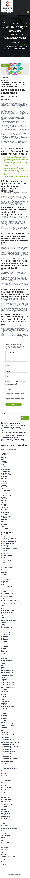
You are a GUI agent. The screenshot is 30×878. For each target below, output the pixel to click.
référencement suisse (7, 760)
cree (2, 588)
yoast (2, 861)
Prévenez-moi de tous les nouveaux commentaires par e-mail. (14, 394)
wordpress (4, 854)
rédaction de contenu (7, 734)
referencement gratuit (7, 744)
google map (4, 639)
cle (2, 576)
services (3, 791)
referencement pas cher (8, 753)
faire (2, 615)
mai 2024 (3, 502)
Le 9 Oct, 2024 (5, 65)
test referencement (7, 833)
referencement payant (7, 754)
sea (2, 766)
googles (3, 648)
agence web (4, 547)
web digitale (4, 845)
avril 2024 (4, 504)
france (3, 624)
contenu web (5, 583)
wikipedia (3, 851)
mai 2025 (3, 481)
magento (3, 677)
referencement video (7, 761)
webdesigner (5, 847)
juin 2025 (3, 480)
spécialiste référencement (9, 828)
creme (3, 589)
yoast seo (4, 863)
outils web (4, 708)
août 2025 (4, 476)
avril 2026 (4, 463)
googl (2, 629)
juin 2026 (3, 459)
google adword (5, 632)
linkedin (3, 667)
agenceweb (4, 550)
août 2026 (4, 456)
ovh (2, 711)
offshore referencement (8, 699)
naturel (3, 693)
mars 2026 (4, 464)
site (2, 796)
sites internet (5, 815)
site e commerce (6, 799)
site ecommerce (5, 801)
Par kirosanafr (4, 77)
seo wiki (3, 789)
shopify (3, 792)
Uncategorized (5, 835)
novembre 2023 (5, 512)
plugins (3, 722)
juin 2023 (3, 521)
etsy (2, 608)
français (3, 622)
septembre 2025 (6, 475)
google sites (4, 646)
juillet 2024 (4, 499)
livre (2, 669)
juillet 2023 (4, 519)
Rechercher (5, 413)
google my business (6, 643)
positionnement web (7, 724)
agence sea (4, 545)
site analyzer (5, 797)
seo (2, 772)
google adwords (5, 634)
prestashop (4, 727)
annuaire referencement (8, 560)
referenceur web (6, 763)
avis (2, 569)
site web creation (6, 811)
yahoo (3, 859)
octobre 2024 (5, 493)
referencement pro (6, 756)
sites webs (4, 818)
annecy (3, 559)
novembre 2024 (5, 492)
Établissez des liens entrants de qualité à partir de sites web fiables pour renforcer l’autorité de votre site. (16, 176)
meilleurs (3, 686)
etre (2, 605)
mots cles (4, 689)
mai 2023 (3, 523)
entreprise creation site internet (10, 600)
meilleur (3, 681)
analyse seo (4, 553)
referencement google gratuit (10, 742)
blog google (4, 574)
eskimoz (3, 602)
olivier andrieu (5, 701)
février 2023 (4, 528)
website (3, 849)
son (2, 827)
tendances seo (5, 832)
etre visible (4, 607)
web (2, 840)
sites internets (5, 816)
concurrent (4, 581)
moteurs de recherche (7, 687)
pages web (4, 718)
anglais (3, 557)
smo (2, 821)
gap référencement (7, 626)
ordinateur (4, 703)
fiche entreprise (5, 619)
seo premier (4, 784)
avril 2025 (4, 483)
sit (2, 794)
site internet (5, 803)
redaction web (5, 737)
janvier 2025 (4, 488)
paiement (4, 720)
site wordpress (5, 813)
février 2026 (4, 466)
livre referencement (7, 672)
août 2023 (4, 518)
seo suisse (4, 785)
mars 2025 (4, 485)
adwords (3, 536)
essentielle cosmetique (8, 603)
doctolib (3, 598)
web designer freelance (8, 844)
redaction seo (5, 736)
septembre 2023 (6, 516)
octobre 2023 (5, 514)
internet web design (7, 660)
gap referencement (7, 627)
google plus (4, 644)
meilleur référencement (8, 682)
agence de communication (8, 538)
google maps (4, 641)
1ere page (4, 535)
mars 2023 (4, 526)
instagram (4, 658)
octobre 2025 (5, 473)
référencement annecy (8, 739)
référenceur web (6, 765)
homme (3, 653)
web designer (5, 842)
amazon (3, 552)
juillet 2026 (4, 457)
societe (3, 823)
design (3, 595)
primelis (3, 729)
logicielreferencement (7, 675)
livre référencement (7, 670)
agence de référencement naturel (11, 540)
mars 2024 (4, 506)
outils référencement (7, 705)
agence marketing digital (8, 541)
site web (3, 809)
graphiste (4, 651)
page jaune (4, 713)
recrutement (5, 732)
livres (2, 674)
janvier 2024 (4, 509)
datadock (4, 591)
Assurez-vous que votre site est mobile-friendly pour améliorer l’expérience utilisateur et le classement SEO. (15, 164)
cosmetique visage (6, 586)
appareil (3, 564)
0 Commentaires (6, 80)
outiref (3, 710)
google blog (4, 636)
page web (4, 715)
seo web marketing (6, 787)
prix (2, 730)
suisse (3, 830)
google (3, 631)
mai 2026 (3, 461)
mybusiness (4, 691)
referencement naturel (8, 751)
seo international (6, 780)
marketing (4, 679)
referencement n (6, 749)
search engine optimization (9, 768)
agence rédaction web (7, 543)
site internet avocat (7, 804)
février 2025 (4, 487)
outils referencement (7, 706)
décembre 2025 (5, 469)
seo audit (4, 773)
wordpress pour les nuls (8, 856)
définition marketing (7, 593)
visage (3, 837)
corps (2, 584)
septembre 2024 (6, 495)
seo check (4, 775)
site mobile (4, 806)
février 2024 (4, 507)
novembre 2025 (5, 471)
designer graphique (6, 596)
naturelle (3, 694)
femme (3, 617)
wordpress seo (5, 858)
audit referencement (7, 567)
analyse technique (6, 555)
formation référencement (8, 620)
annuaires (4, 562)
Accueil (6, 45)
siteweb (3, 820)
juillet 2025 (4, 478)
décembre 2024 (5, 490)
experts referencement (19, 79)
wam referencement (7, 839)
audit (2, 565)
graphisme (4, 650)
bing (2, 571)
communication (5, 579)
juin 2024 (3, 500)
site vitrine (4, 808)
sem (2, 770)
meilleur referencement (8, 684)
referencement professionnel (9, 758)
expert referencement (17, 45)
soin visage (4, 825)
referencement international (9, 746)
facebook (4, 614)
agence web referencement (9, 548)
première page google (7, 725)
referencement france (7, 741)
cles (2, 577)
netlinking (4, 696)
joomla (3, 663)
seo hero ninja (5, 777)
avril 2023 (4, 524)
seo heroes (4, 778)
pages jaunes (5, 717)
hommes (3, 655)
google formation (6, 638)
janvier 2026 (4, 468)
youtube (3, 864)
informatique (5, 656)
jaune (2, 662)
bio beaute (4, 572)
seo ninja (3, 782)
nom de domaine (6, 698)
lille (2, 665)
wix (2, 852)
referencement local (7, 748)
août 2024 (4, 497)
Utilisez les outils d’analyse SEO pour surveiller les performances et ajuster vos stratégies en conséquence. (15, 172)
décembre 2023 (5, 511)
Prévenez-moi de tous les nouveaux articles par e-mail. (14, 399)
